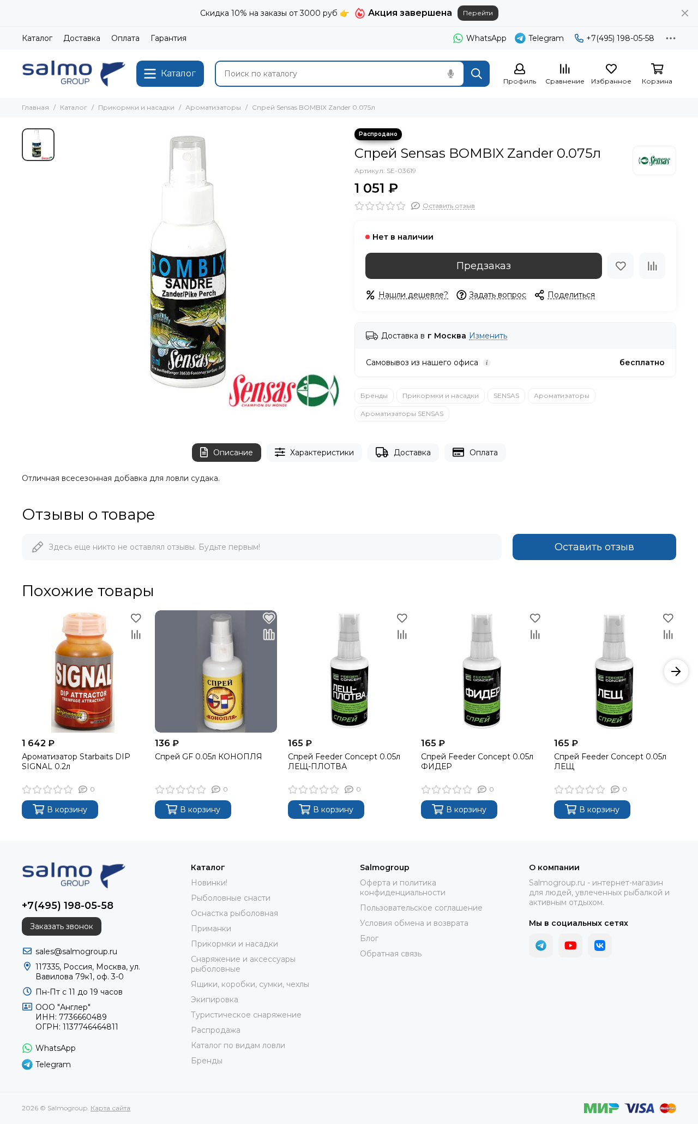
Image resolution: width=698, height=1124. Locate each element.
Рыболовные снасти (230, 898)
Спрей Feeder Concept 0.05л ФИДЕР (477, 761)
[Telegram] (541, 945)
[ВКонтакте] (600, 945)
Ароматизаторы (213, 107)
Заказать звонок (61, 926)
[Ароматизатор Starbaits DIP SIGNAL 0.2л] (83, 671)
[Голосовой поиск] (450, 74)
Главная (35, 107)
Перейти (478, 13)
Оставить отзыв (594, 547)
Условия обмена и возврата (414, 923)
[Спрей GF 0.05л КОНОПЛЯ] (216, 671)
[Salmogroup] (73, 74)
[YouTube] (570, 945)
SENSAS (506, 395)
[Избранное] (620, 266)
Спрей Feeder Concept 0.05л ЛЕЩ (610, 761)
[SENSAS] (654, 160)
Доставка (81, 38)
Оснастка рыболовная (234, 913)
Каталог (37, 38)
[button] (22, 671)
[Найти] (477, 74)
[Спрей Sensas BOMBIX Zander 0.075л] (202, 270)
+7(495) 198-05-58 (620, 38)
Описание (233, 452)
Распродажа (215, 1030)
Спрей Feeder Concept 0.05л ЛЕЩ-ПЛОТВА (344, 761)
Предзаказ (483, 266)
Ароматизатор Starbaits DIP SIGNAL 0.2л (76, 761)
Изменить (488, 336)
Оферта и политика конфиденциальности (403, 887)
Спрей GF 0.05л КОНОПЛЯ (208, 757)
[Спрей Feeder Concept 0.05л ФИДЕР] (482, 671)
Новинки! (209, 883)
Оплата (125, 38)
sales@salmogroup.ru (76, 951)
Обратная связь (391, 954)
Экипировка (214, 999)
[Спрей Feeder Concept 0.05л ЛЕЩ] (615, 671)
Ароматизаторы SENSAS (401, 413)
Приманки (211, 928)
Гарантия (168, 38)
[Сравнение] (652, 266)
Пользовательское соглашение (421, 908)
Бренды (374, 395)
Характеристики (322, 452)
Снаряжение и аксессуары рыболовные (243, 964)
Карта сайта (110, 1108)
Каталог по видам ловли (238, 1045)
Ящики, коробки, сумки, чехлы (250, 984)
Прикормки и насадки (136, 107)
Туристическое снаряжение (246, 1015)
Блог (369, 938)
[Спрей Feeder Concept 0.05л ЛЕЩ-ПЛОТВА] (349, 671)
